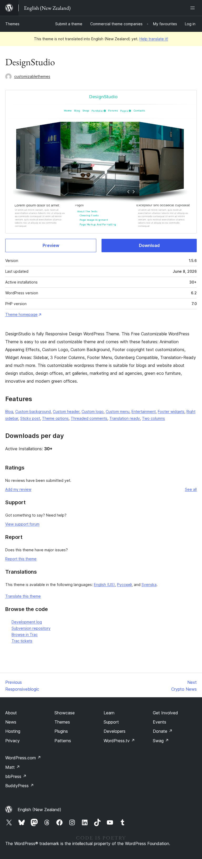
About (11, 712)
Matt (12, 767)
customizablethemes (32, 76)
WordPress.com (23, 757)
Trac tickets (22, 641)
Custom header (66, 411)
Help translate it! (153, 39)
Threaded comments (89, 418)
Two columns (153, 418)
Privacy (12, 740)
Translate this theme (23, 596)
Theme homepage (21, 314)
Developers (114, 731)
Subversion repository (31, 628)
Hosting (12, 731)
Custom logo (93, 411)
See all (191, 489)
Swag (161, 740)
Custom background (33, 411)
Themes (12, 24)
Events (159, 722)
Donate (163, 731)
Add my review (18, 489)
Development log (27, 622)
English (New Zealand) (39, 809)
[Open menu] (193, 8)
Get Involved (165, 712)
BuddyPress (19, 785)
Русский (124, 584)
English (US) (104, 584)
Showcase (64, 712)
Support (111, 722)
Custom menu (117, 411)
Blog (9, 411)
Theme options (55, 418)
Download (149, 245)
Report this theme (21, 559)
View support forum (22, 524)
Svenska (149, 584)
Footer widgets (171, 411)
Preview (51, 245)
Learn (109, 712)
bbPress (16, 776)
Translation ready (124, 418)
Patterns (62, 740)
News (10, 722)
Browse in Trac (25, 634)
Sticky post (30, 418)
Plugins (61, 731)
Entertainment (144, 411)
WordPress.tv (119, 740)
